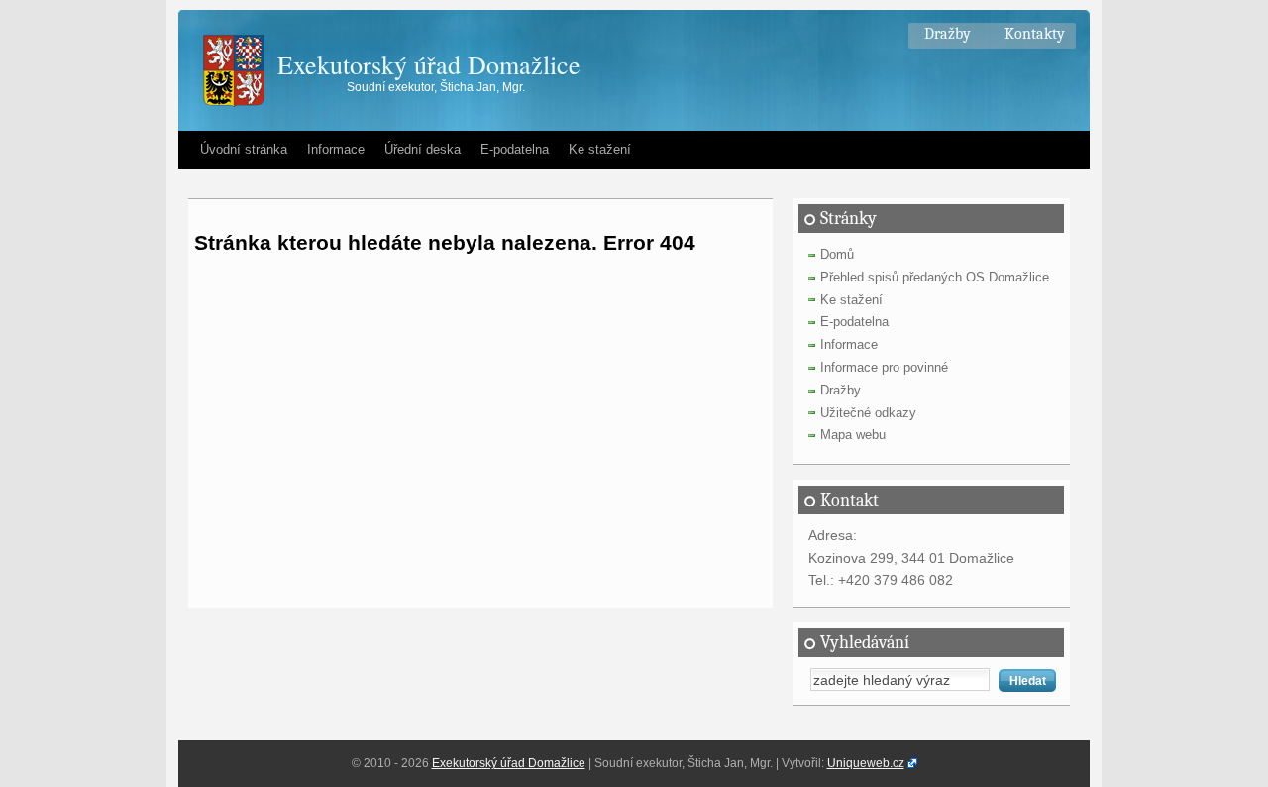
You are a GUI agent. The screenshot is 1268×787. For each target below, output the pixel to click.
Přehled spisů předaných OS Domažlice (934, 277)
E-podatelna (514, 149)
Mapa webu (853, 434)
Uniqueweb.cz (865, 763)
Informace (336, 149)
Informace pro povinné (884, 367)
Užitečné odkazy (868, 412)
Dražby (947, 34)
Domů (837, 254)
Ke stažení (600, 149)
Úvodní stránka (243, 149)
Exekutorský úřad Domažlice (429, 64)
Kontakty (1034, 34)
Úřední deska (422, 149)
